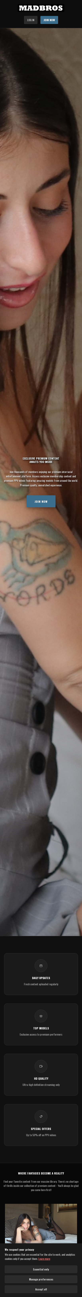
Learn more (44, 1258)
